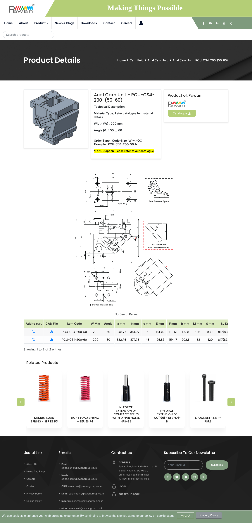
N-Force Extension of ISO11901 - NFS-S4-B (167, 416)
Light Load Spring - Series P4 (85, 419)
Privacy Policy (34, 493)
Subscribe (217, 464)
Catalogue (180, 113)
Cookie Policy (34, 500)
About (23, 23)
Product (40, 23)
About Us (31, 464)
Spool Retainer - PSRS (208, 419)
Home (8, 23)
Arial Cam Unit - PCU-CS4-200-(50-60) (200, 60)
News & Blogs (64, 23)
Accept (185, 515)
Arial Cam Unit (158, 60)
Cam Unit (137, 60)
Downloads (89, 23)
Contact (109, 23)
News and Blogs (35, 471)
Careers (126, 23)
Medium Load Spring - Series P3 (44, 419)
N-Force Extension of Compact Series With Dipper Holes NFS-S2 (126, 414)
